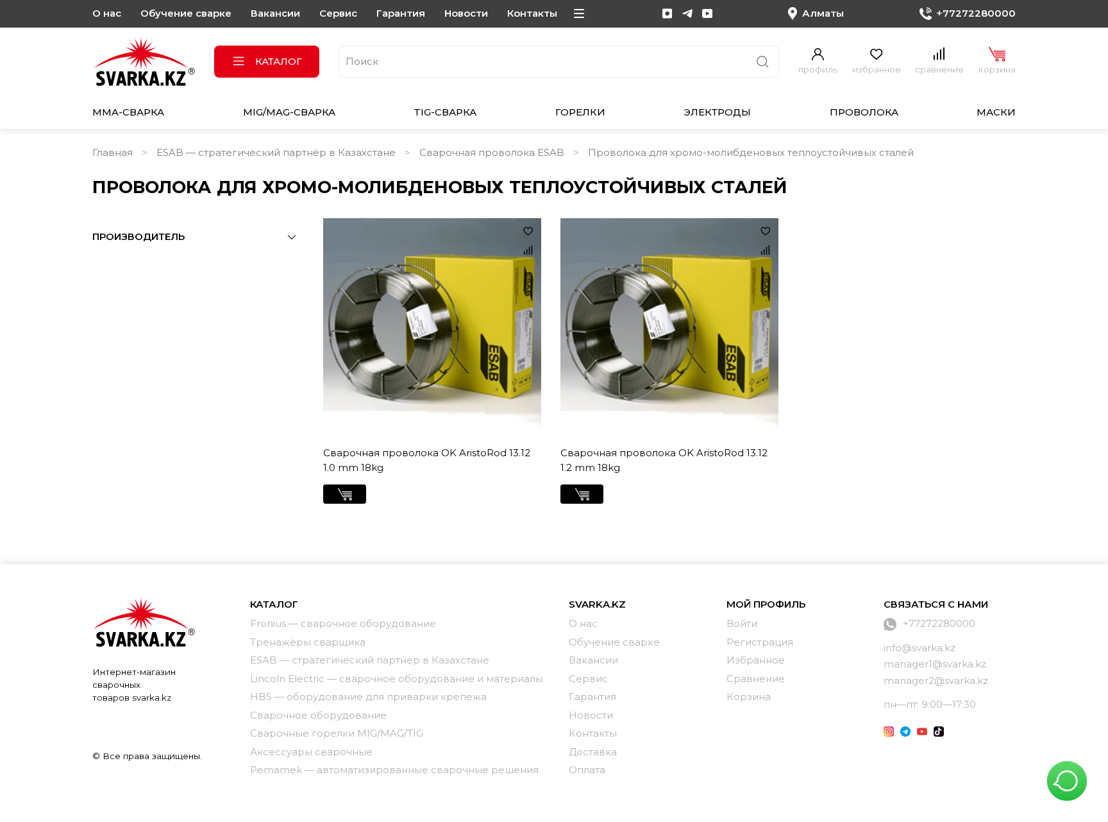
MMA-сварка (128, 112)
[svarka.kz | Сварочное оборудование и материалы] (143, 621)
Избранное (755, 660)
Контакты (532, 13)
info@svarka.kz (919, 648)
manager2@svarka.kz (936, 680)
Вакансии (275, 13)
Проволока (864, 112)
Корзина (748, 696)
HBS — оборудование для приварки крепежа (368, 696)
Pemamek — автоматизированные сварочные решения (394, 770)
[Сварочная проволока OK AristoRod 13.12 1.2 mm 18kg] (669, 327)
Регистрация (759, 642)
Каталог (278, 61)
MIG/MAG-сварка (289, 112)
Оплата (587, 770)
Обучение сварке (185, 13)
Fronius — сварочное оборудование (343, 623)
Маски (996, 112)
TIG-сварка (445, 112)
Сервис (338, 13)
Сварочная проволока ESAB (491, 152)
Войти (741, 623)
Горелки (580, 112)
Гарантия (400, 13)
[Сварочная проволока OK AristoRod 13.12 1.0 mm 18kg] (432, 327)
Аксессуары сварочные (311, 752)
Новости (466, 13)
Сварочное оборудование (318, 715)
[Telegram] (687, 13)
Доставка (593, 752)
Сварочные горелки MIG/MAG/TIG (336, 733)
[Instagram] (667, 13)
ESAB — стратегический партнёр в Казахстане (276, 152)
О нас (106, 13)
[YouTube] (707, 13)
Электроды (717, 112)
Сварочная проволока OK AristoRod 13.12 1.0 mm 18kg (426, 460)
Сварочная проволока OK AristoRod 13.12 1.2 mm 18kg (664, 460)
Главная (112, 152)
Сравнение (755, 678)
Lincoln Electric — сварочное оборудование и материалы (396, 678)
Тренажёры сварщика (307, 642)
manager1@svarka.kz (935, 664)
